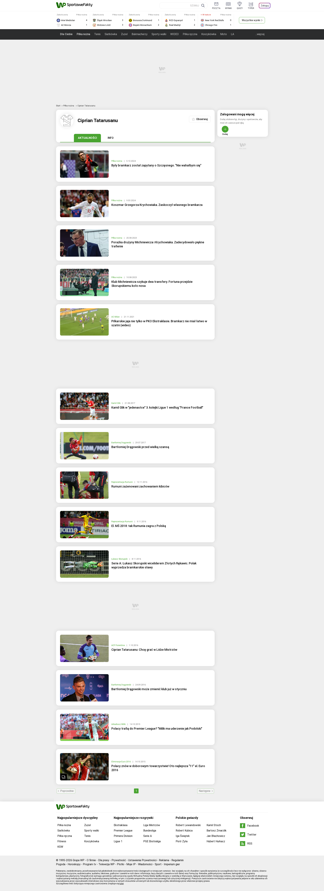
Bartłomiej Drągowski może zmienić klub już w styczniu (149, 689)
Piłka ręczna (190, 34)
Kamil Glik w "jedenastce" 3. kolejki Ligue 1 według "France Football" (157, 407)
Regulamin (177, 860)
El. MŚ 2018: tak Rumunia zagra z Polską (138, 526)
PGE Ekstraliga (152, 841)
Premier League (123, 830)
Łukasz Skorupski (119, 559)
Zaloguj (265, 5)
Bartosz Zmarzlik (216, 830)
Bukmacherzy (139, 34)
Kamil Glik (116, 403)
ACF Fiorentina (118, 645)
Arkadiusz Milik (118, 724)
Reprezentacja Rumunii (122, 482)
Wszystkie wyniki (251, 20)
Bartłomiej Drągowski (121, 442)
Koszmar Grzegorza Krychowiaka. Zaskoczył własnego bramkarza (156, 205)
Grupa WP (78, 860)
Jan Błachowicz (216, 836)
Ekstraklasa (120, 825)
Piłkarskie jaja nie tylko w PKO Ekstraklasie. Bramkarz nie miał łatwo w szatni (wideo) (159, 323)
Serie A (147, 836)
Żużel (124, 34)
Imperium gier (172, 864)
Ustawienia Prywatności (142, 860)
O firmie (91, 860)
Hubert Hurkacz (216, 841)
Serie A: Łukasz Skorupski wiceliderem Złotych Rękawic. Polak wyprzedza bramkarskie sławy (153, 565)
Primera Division (123, 836)
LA (232, 34)
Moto (223, 34)
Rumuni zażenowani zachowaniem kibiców (140, 486)
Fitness (61, 841)
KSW (60, 846)
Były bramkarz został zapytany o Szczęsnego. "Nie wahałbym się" (156, 165)
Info (111, 137)
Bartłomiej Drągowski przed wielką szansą (140, 447)
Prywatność (119, 860)
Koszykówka (208, 34)
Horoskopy (74, 864)
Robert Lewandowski (188, 825)
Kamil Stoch (214, 825)
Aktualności (87, 137)
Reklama (164, 860)
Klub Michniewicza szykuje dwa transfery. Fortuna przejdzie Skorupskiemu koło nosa (152, 284)
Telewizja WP (107, 864)
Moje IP (131, 864)
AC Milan (115, 317)
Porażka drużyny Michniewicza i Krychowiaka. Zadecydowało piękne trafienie (157, 244)
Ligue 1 (118, 841)
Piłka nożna (83, 34)
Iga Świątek (183, 836)
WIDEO (174, 34)
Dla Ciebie (66, 34)
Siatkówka (111, 34)
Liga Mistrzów (151, 825)
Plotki (120, 864)
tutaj (121, 883)
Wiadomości (145, 864)
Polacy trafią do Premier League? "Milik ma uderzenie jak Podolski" (156, 728)
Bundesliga (149, 830)
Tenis (97, 34)
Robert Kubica (184, 830)
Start (58, 106)
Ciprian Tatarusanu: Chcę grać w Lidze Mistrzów (144, 649)
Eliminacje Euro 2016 (121, 761)
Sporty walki (159, 34)
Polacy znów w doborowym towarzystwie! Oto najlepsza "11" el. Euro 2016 (158, 768)
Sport (158, 864)
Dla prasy (103, 860)
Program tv (89, 864)
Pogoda (60, 864)
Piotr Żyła (181, 841)
